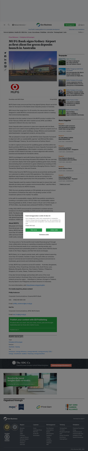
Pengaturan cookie (44, 234)
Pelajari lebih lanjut (30, 225)
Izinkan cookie (54, 230)
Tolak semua (34, 230)
